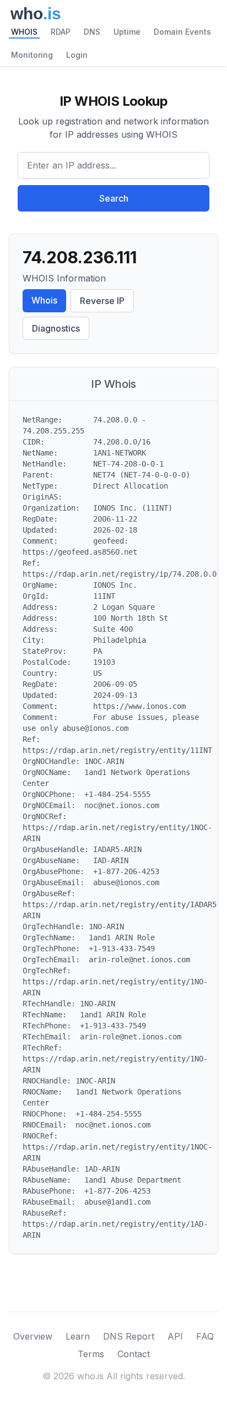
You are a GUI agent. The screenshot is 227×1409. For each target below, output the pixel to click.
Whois (44, 300)
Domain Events (182, 31)
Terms (91, 1353)
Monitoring (32, 54)
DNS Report (128, 1336)
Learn (78, 1336)
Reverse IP (102, 300)
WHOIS (24, 31)
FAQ (205, 1336)
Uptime (127, 31)
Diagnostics (56, 328)
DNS (92, 31)
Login (77, 54)
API (175, 1336)
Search (113, 198)
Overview (32, 1336)
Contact (133, 1353)
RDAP (61, 31)
